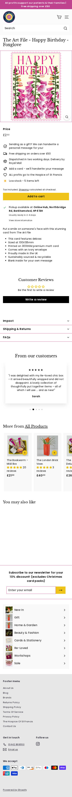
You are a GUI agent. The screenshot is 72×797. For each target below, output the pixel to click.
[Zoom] (67, 117)
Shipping (24, 189)
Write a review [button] (36, 299)
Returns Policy (11, 702)
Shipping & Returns (17, 329)
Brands (7, 697)
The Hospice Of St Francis (18, 721)
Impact (8, 321)
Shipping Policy (12, 707)
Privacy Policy (11, 716)
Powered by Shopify (15, 789)
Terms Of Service (13, 712)
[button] (15, 467)
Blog (5, 693)
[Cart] (59, 17)
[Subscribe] (61, 590)
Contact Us (9, 726)
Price (6, 129)
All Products (36, 426)
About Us (8, 688)
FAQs (6, 337)
